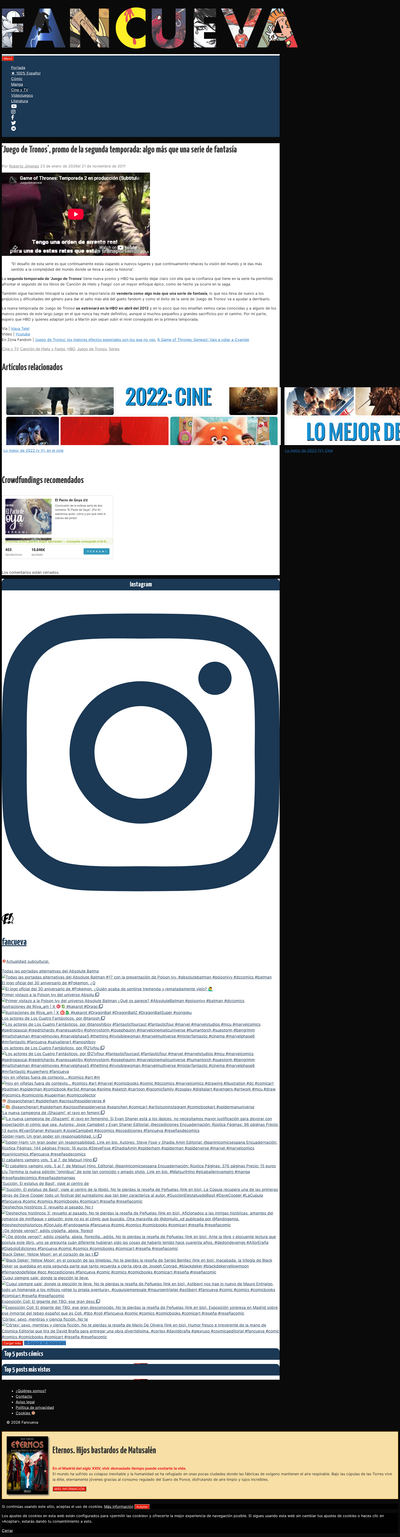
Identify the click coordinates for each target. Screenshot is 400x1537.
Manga (17, 84)
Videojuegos (22, 95)
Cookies (23, 1413)
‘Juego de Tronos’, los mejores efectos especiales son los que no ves (95, 339)
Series (114, 349)
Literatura (19, 101)
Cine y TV (19, 89)
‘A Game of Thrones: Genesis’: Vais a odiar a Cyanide (203, 339)
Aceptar (142, 1507)
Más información (118, 1506)
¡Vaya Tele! (20, 328)
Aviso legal (25, 1402)
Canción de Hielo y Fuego (42, 349)
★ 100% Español (26, 73)
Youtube (23, 334)
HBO (71, 349)
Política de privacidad (35, 1407)
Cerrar (7, 1530)
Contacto (24, 1396)
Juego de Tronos (92, 349)
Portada (18, 67)
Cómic (16, 78)
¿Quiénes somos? (31, 1390)
